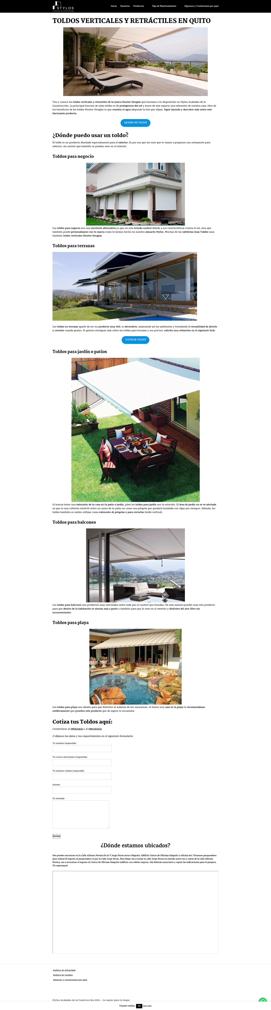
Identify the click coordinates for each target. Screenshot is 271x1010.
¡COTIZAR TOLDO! (135, 340)
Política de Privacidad (64, 970)
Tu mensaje (59, 799)
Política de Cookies (63, 975)
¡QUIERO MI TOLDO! (135, 123)
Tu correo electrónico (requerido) (70, 757)
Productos (138, 6)
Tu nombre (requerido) (64, 743)
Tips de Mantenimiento (164, 6)
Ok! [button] (139, 1006)
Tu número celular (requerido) (68, 771)
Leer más (147, 1006)
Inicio (114, 6)
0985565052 (94, 729)
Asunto (56, 785)
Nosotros (125, 6)
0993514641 (77, 729)
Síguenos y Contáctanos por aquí (201, 6)
